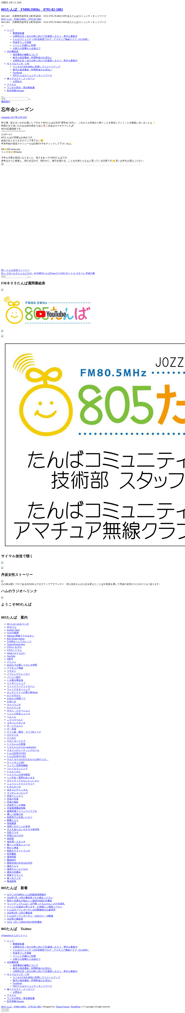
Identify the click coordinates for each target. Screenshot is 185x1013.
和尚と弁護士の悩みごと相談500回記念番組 (29, 900)
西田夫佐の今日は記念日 (19, 863)
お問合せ (17, 81)
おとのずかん (14, 695)
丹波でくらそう (15, 796)
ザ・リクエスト (15, 726)
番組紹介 (5, 101)
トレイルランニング (17, 768)
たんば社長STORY (16, 756)
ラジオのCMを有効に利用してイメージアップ (36, 66)
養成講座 (11, 881)
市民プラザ (12, 832)
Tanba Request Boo (16, 644)
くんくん (11, 716)
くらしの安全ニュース (18, 713)
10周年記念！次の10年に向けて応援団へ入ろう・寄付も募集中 (45, 36)
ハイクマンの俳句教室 (18, 774)
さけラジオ (12, 735)
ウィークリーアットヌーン (21, 686)
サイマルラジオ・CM (18, 63)
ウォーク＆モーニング (18, 689)
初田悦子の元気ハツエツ (19, 817)
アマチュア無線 (15, 668)
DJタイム (11, 627)
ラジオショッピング (17, 793)
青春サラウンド (15, 875)
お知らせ (11, 701)
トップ (10, 30)
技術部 (10, 838)
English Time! (13, 630)
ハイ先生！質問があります (21, 777)
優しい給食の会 (15, 814)
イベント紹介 (14, 677)
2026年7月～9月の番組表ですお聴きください (30, 897)
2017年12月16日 (18, 117)
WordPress (76, 1006)
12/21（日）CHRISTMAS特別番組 (24, 922)
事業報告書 (18, 33)
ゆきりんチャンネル (17, 790)
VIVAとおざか (14, 647)
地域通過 (11, 823)
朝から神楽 (12, 847)
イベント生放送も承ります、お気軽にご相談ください (34, 907)
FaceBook (17, 72)
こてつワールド (15, 720)
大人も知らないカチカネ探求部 (23, 829)
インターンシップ (16, 683)
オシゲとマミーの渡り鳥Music (22, 692)
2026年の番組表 (15, 919)
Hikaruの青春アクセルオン (20, 636)
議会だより (12, 866)
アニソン (11, 662)
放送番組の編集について (25, 54)
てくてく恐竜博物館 (17, 765)
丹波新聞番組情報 (16, 808)
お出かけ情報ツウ (16, 698)
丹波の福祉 (12, 802)
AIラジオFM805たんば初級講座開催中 (26, 894)
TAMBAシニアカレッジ (19, 641)
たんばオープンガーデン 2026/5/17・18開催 (30, 916)
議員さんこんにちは (17, 869)
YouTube (11, 656)
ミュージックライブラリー (21, 783)
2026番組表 (12, 51)
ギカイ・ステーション (18, 710)
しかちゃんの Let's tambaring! (21, 747)
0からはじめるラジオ (18, 624)
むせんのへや (14, 787)
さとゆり (11, 738)
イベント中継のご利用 (24, 45)
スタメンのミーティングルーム (23, 750)
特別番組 (11, 854)
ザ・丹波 (11, 729)
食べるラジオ (14, 878)
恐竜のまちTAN (15, 835)
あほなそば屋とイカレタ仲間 (22, 665)
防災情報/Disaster (15, 90)
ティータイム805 (15, 762)
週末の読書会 (14, 872)
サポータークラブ (16, 741)
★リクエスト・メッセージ (21, 78)
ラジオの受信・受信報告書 (21, 87)
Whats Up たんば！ (16, 653)
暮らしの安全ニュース (18, 844)
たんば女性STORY (16, 753)
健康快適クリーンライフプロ (22, 811)
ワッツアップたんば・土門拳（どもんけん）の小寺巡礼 (36, 903)
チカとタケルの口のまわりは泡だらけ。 (28, 759)
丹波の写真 (12, 799)
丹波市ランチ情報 (22, 42)
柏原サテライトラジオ (18, 851)
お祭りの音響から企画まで (26, 48)
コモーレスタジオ (16, 723)
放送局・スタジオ (16, 841)
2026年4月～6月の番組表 (19, 913)
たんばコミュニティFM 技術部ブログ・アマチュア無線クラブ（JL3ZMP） (51, 39)
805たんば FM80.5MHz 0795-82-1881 (32, 9)
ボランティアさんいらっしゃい (23, 780)
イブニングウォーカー (18, 674)
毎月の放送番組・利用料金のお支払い (32, 57)
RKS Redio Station (16, 638)
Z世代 (10, 659)
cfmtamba (5, 117)
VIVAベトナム (14, 650)
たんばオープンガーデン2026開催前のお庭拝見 (31, 910)
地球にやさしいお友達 (18, 826)
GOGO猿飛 (12, 632)
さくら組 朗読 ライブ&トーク (24, 732)
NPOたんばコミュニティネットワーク (32, 75)
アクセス (11, 84)
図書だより (12, 820)
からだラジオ (14, 707)
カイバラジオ (14, 704)
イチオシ (11, 671)
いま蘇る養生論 (15, 680)
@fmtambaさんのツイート (14, 935)
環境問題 (11, 857)
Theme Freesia (62, 1006)
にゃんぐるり (14, 771)
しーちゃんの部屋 (16, 744)
